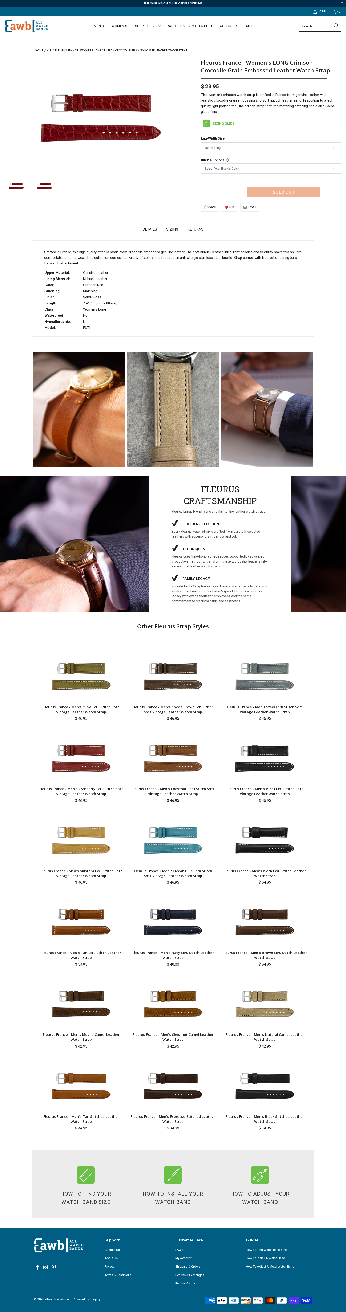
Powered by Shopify (86, 1299)
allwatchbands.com (58, 1299)
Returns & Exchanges (189, 1275)
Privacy (109, 1266)
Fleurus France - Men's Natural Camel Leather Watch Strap (265, 1037)
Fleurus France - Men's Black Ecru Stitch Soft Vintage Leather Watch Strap (265, 791)
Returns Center (185, 1283)
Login (322, 11)
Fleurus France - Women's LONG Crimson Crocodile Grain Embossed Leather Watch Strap (265, 66)
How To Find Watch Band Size (266, 1250)
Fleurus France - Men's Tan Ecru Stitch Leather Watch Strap (81, 955)
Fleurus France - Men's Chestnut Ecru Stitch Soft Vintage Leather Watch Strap (173, 791)
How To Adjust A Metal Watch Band (270, 1266)
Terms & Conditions (118, 1275)
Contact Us (112, 1250)
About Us (111, 1258)
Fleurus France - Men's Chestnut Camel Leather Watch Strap (173, 1037)
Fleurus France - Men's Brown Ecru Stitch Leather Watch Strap (265, 955)
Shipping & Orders (187, 1266)
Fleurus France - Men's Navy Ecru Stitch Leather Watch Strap (173, 955)
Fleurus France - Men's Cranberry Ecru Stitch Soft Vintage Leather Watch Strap (81, 791)
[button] (101, 26)
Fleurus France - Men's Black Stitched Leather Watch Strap (265, 1119)
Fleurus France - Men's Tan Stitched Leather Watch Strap (81, 1119)
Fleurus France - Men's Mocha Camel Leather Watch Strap (81, 1037)
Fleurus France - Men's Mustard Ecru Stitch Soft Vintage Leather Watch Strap (81, 873)
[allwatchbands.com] (26, 26)
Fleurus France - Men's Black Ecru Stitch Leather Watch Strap (265, 873)
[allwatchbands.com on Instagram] (45, 1268)
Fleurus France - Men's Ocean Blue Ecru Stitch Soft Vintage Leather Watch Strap (173, 873)
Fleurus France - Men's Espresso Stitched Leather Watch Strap (173, 1119)
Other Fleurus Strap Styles (173, 626)
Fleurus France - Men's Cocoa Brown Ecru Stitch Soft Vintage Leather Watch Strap (173, 709)
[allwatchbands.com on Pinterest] (53, 1268)
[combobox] (320, 26)
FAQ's (179, 1250)
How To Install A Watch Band (265, 1258)
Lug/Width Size (213, 138)
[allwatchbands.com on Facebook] (37, 1268)
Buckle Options (213, 160)
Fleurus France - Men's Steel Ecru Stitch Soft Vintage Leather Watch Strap (265, 709)
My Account (183, 1258)
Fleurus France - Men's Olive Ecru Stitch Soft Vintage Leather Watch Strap (81, 709)
